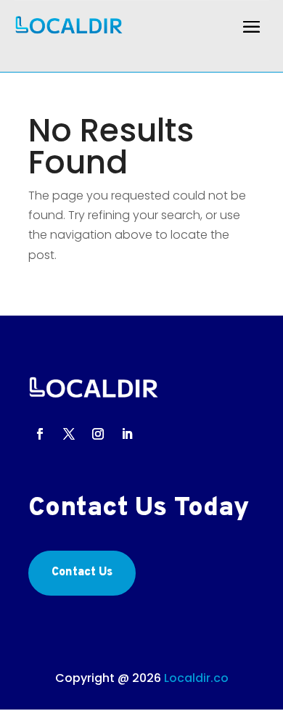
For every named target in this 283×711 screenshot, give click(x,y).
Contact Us (82, 572)
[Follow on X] (69, 433)
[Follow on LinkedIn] (127, 433)
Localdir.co (196, 678)
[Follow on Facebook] (40, 433)
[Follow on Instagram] (98, 433)
